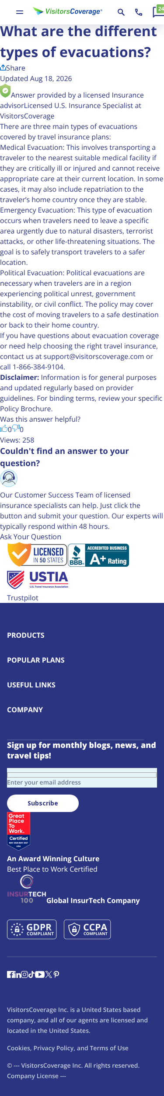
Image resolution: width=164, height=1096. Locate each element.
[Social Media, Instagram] (24, 975)
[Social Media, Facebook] (10, 975)
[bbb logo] (98, 564)
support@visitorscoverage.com (94, 356)
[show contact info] (138, 12)
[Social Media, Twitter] (48, 975)
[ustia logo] (37, 587)
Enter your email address (44, 782)
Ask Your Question (30, 536)
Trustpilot (22, 597)
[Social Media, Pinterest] (56, 975)
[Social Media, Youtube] (40, 975)
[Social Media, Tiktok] (31, 975)
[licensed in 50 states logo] (37, 564)
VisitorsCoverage (45, 1066)
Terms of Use (109, 1048)
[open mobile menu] (19, 12)
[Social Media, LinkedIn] (17, 975)
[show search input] (121, 12)
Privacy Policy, (54, 1048)
